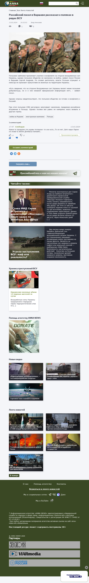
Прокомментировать (69, 135)
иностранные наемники (35, 117)
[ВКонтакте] (11, 153)
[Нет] (17, 138)
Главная (12, 10)
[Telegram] (15, 153)
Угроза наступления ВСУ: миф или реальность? (25, 254)
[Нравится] (10, 138)
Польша (50, 117)
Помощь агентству (43, 484)
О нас (26, 484)
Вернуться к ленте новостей (44, 489)
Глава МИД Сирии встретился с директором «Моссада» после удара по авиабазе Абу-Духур (27, 214)
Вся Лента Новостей (25, 10)
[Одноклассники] (18, 153)
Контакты (61, 484)
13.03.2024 (18, 22)
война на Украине (16, 117)
